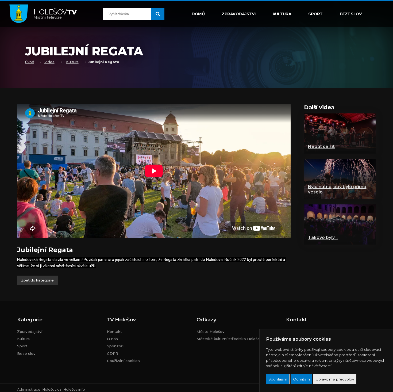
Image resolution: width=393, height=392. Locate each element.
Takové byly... (323, 237)
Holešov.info (74, 389)
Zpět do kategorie (37, 280)
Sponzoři (115, 346)
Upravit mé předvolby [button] (335, 379)
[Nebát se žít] (340, 133)
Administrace (28, 389)
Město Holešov (210, 331)
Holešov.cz (51, 389)
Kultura (282, 14)
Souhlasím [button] (277, 379)
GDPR (112, 353)
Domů (198, 14)
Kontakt (114, 331)
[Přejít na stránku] (21, 14)
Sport (315, 14)
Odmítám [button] (301, 379)
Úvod (29, 62)
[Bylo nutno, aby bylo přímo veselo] (340, 179)
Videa (49, 62)
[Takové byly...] (340, 224)
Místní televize (55, 14)
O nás (112, 339)
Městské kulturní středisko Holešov (229, 339)
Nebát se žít (321, 146)
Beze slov (351, 14)
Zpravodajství (239, 14)
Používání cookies (123, 361)
